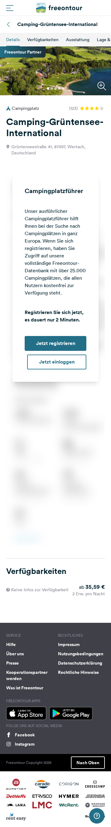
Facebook (25, 735)
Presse (12, 663)
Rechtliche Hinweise (78, 672)
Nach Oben (87, 763)
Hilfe (11, 644)
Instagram (25, 744)
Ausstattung (77, 39)
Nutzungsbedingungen (80, 654)
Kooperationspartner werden (26, 675)
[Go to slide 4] (59, 88)
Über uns (15, 654)
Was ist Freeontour (24, 688)
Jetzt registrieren (55, 343)
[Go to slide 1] (48, 88)
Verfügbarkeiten (43, 39)
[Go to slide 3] (55, 88)
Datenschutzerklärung (80, 663)
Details (13, 39)
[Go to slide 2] (52, 88)
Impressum (69, 644)
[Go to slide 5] (63, 88)
